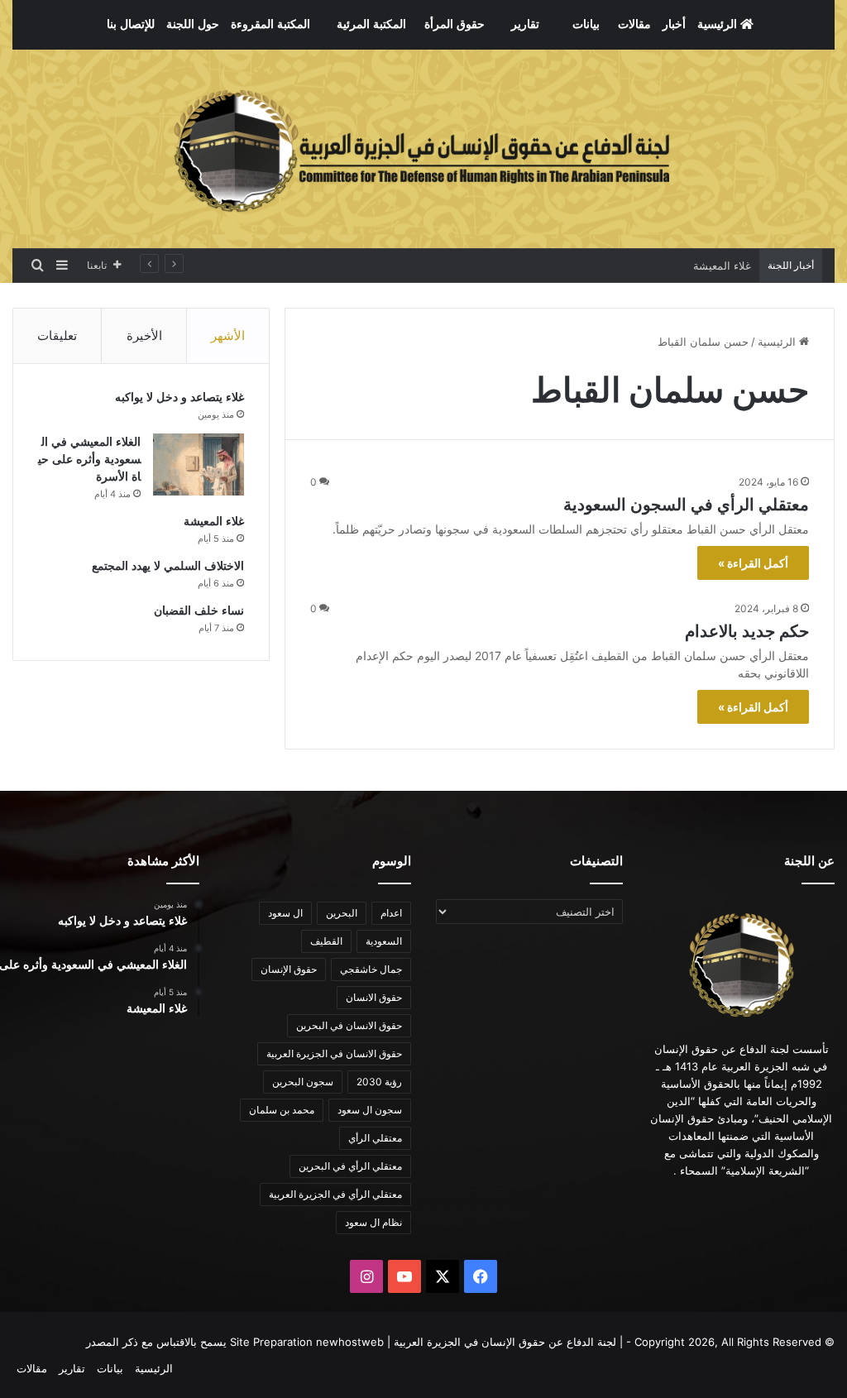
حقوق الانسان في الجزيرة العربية (334, 1053)
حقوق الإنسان (289, 969)
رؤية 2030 (379, 1081)
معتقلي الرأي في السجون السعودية (686, 505)
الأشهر (228, 335)
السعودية (384, 941)
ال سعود (285, 913)
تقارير (525, 24)
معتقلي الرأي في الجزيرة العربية (335, 1194)
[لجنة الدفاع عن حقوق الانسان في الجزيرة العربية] (423, 149)
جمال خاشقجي (371, 969)
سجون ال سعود (369, 1110)
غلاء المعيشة (722, 265)
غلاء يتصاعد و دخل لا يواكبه (179, 397)
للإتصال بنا (131, 24)
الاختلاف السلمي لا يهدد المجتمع (168, 566)
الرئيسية (718, 24)
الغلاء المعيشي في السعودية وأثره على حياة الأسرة (89, 459)
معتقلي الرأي (375, 1138)
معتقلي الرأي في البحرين (350, 1166)
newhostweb (350, 1341)
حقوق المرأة (454, 24)
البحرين (341, 913)
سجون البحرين (302, 1081)
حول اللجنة (192, 24)
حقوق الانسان (374, 997)
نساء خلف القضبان (199, 611)
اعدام (391, 913)
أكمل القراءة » (753, 563)
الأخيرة (144, 335)
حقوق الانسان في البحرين (349, 1025)
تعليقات (57, 335)
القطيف (326, 941)
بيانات (586, 24)
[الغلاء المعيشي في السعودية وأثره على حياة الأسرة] (198, 464)
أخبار (674, 24)
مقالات (634, 24)
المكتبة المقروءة (270, 24)
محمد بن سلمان (281, 1110)
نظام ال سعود (373, 1222)
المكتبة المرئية (371, 24)
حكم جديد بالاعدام (747, 631)
